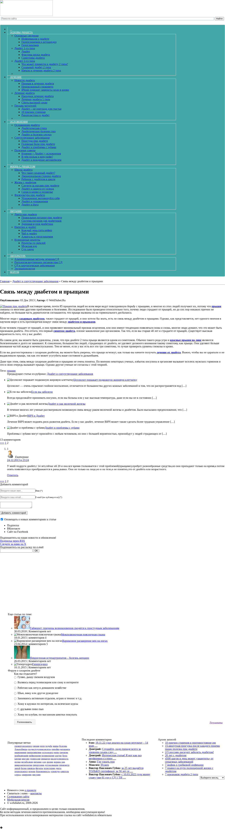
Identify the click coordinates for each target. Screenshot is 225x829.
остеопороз (47, 752)
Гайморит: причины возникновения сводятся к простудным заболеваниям (74, 628)
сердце (58, 755)
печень (31, 771)
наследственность (59, 758)
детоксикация (51, 765)
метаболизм (27, 762)
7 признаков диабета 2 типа (181, 774)
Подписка (13, 525)
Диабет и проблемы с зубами (62, 427)
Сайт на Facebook (17, 531)
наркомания (20, 752)
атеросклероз (21, 771)
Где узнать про (106, 761)
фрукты (39, 768)
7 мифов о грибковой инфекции (184, 764)
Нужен (105, 764)
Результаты (216, 722)
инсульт (25, 758)
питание (38, 762)
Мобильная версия (18, 799)
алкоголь (64, 771)
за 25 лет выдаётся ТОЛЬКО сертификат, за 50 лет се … (116, 770)
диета (58, 768)
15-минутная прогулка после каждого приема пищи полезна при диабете (192, 747)
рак (63, 762)
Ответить (12, 475)
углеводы (55, 771)
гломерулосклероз (23, 746)
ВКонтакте (13, 528)
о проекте (30, 790)
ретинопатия (47, 755)
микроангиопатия (23, 765)
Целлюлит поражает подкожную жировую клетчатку (105, 379)
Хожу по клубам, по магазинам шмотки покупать (47, 714)
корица (57, 762)
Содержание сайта (18, 796)
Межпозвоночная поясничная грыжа (83, 634)
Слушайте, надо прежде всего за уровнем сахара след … (115, 751)
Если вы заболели (42, 391)
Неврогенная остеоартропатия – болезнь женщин (59, 657)
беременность (43, 771)
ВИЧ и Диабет (36, 415)
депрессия (35, 758)
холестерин (49, 768)
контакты (36, 793)
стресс (18, 774)
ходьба (48, 746)
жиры (56, 746)
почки (18, 762)
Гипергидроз (39, 664)
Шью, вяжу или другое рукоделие (37, 693)
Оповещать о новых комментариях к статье (30, 519)
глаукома (64, 752)
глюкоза (31, 768)
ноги (42, 746)
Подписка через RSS (12, 540)
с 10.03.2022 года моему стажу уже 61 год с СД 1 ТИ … (119, 776)
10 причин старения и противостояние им (190, 742)
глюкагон (45, 758)
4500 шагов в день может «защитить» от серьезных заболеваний (189, 760)
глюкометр (64, 765)
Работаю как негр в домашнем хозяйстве (41, 687)
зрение (50, 762)
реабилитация (21, 755)
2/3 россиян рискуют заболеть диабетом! (189, 752)
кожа (56, 752)
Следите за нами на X (13, 544)
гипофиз (56, 749)
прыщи (11, 370)
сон (44, 762)
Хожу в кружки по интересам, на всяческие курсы (47, 703)
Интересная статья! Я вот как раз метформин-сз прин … (115, 757)
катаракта (65, 749)
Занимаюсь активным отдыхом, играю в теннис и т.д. (49, 698)
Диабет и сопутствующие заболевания (70, 373)
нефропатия (35, 755)
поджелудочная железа (39, 749)
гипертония (38, 765)
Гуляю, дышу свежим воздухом (36, 677)
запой (17, 768)
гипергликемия (34, 752)
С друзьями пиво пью (30, 709)
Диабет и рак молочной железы (66, 403)
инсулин (36, 774)
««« (2, 442)
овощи (36, 746)
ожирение (27, 774)
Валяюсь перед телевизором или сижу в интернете (48, 682)
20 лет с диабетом (175, 755)
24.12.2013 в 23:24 (18, 460)
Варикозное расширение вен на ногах (85, 640)
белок (24, 768)
